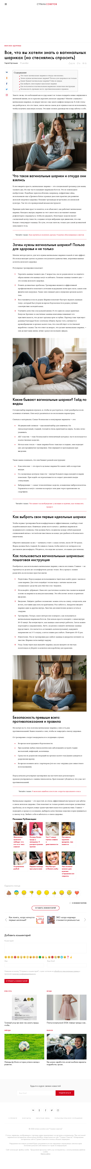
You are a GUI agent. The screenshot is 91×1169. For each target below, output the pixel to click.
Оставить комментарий (45, 908)
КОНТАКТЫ (26, 1118)
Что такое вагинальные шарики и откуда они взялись (42, 76)
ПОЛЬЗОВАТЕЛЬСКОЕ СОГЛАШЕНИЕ (68, 1118)
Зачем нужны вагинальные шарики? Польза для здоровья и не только (49, 78)
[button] (6, 920)
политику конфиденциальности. (24, 974)
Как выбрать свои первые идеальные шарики (39, 84)
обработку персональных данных (66, 971)
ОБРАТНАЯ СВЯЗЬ (43, 1118)
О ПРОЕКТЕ (13, 1118)
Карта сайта (45, 1154)
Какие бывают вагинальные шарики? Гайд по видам (41, 81)
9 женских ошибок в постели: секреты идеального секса (56, 791)
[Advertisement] (45, 25)
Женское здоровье (12, 46)
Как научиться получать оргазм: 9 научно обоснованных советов (56, 235)
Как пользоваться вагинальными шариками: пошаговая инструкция (48, 86)
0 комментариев (79, 903)
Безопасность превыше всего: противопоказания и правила (44, 89)
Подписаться (65, 1093)
